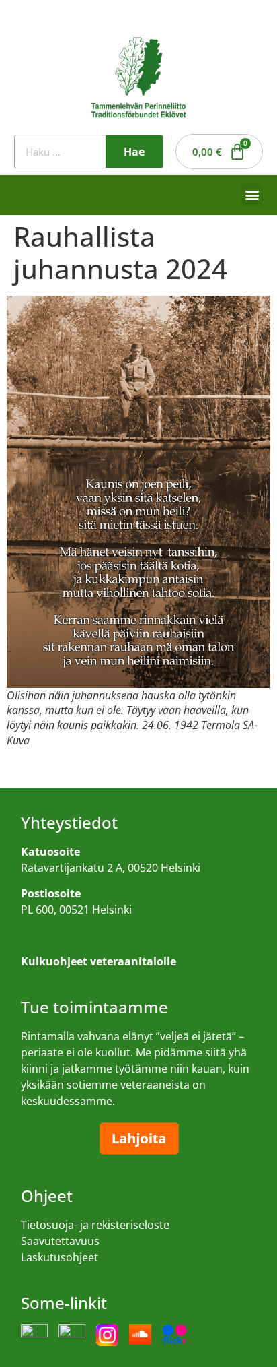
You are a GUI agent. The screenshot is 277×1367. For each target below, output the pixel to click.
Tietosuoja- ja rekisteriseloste (95, 1224)
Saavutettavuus (60, 1241)
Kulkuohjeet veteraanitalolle (92, 935)
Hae (134, 151)
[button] (252, 195)
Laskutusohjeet (59, 1257)
